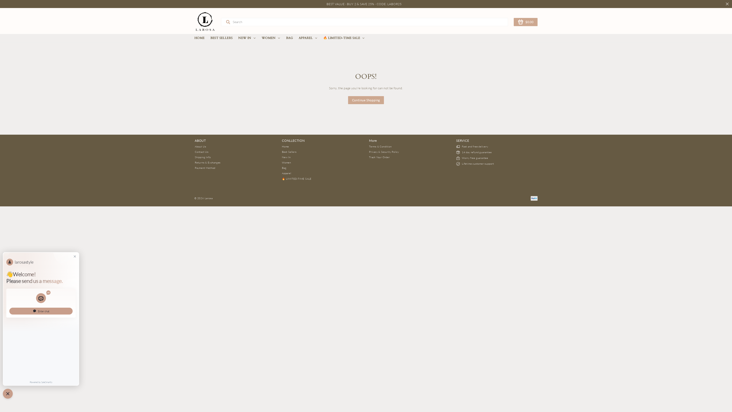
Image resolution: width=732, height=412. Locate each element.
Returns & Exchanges (208, 162)
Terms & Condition (380, 146)
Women (269, 38)
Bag (289, 38)
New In (244, 38)
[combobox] (364, 22)
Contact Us (202, 151)
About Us (200, 146)
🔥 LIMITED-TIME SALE (341, 38)
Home (199, 38)
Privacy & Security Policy (384, 151)
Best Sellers (221, 38)
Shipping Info (203, 157)
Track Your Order (379, 157)
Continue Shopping (366, 100)
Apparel (306, 38)
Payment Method (205, 167)
